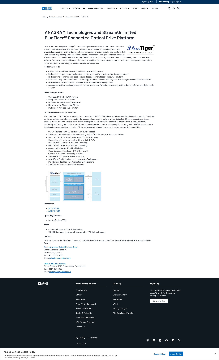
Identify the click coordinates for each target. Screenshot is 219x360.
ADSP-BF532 (54, 211)
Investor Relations (83, 308)
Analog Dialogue (120, 308)
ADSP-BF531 (54, 208)
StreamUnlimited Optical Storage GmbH (61, 247)
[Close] (215, 353)
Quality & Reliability (84, 313)
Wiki (114, 304)
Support (116, 290)
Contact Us (80, 327)
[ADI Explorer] (169, 8)
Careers (79, 295)
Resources (117, 299)
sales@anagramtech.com (60, 258)
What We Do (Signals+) (86, 304)
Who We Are (81, 290)
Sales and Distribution (85, 317)
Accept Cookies (176, 354)
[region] (109, 354)
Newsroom (80, 299)
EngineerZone (119, 295)
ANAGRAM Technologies (55, 263)
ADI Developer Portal (122, 313)
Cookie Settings (160, 354)
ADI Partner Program (85, 322)
